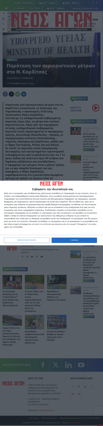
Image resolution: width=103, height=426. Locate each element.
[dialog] (51, 213)
